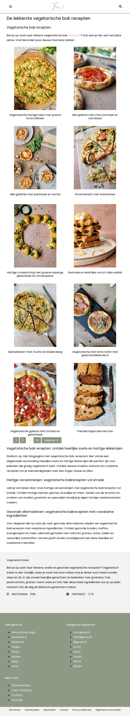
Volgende (49, 440)
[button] (121, 6)
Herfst (77, 661)
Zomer (77, 657)
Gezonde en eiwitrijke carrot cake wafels (95, 272)
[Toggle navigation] (10, 6)
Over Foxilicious (22, 690)
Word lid (17, 700)
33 (37, 440)
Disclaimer (14, 709)
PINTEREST (79, 594)
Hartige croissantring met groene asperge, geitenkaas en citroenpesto (35, 274)
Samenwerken (21, 685)
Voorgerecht (81, 632)
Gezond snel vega (23, 632)
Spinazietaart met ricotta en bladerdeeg (35, 352)
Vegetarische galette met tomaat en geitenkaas (35, 433)
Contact (17, 695)
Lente (77, 652)
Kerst (15, 666)
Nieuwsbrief (49, 709)
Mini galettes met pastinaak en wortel (35, 194)
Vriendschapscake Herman (95, 431)
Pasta (15, 652)
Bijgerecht (80, 642)
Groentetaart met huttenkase (95, 194)
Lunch (77, 647)
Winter (77, 666)
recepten (74, 35)
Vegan (16, 647)
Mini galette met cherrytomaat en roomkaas (95, 116)
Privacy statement (82, 709)
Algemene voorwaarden (108, 709)
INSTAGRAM (19, 594)
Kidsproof (18, 642)
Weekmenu (19, 637)
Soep (15, 661)
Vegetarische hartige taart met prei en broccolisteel (35, 116)
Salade (16, 657)
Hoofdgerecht (82, 637)
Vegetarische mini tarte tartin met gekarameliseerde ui (95, 353)
